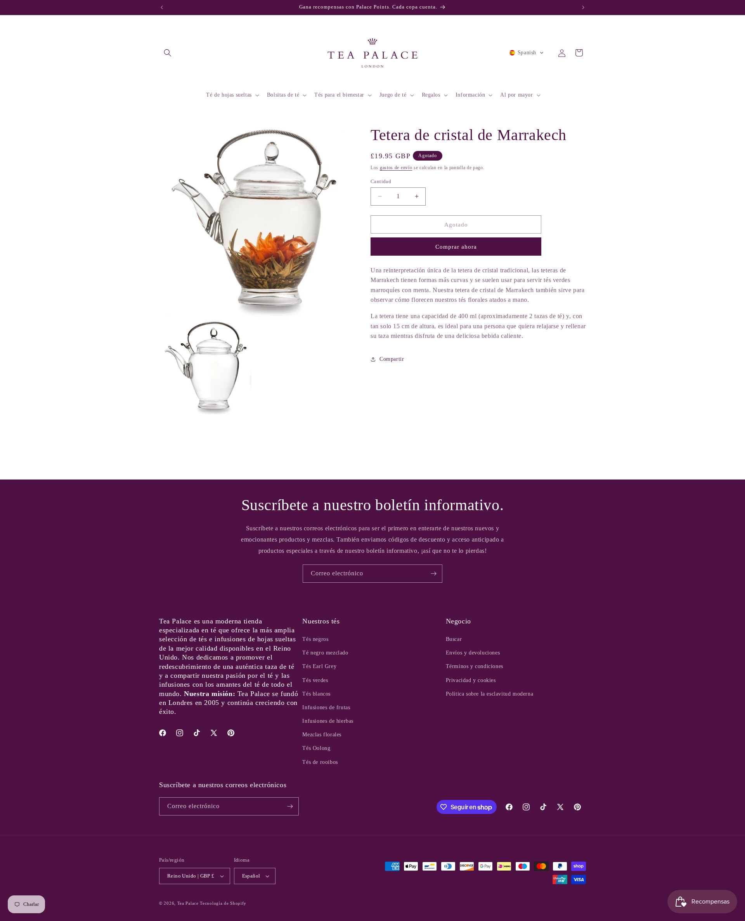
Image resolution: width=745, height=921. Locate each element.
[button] (167, 52)
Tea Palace (188, 903)
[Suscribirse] (433, 573)
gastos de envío (396, 167)
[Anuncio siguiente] (583, 7)
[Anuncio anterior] (161, 7)
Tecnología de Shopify (223, 903)
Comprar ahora (456, 247)
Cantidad (381, 181)
